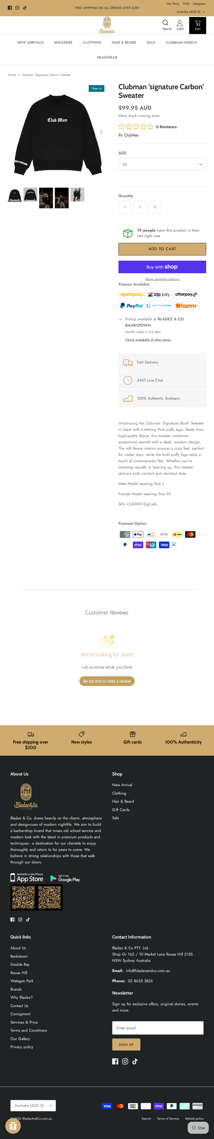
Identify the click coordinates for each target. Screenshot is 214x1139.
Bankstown (19, 956)
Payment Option (132, 523)
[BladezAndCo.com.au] (107, 25)
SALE (151, 42)
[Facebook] (10, 8)
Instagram (199, 3)
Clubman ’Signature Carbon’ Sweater (46, 74)
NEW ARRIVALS (30, 42)
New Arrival (122, 785)
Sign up (126, 1044)
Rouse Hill (18, 973)
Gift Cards (120, 810)
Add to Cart (162, 249)
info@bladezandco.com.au (148, 971)
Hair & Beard (123, 801)
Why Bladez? (21, 997)
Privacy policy (21, 1047)
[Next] (101, 132)
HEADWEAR (107, 57)
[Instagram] (17, 8)
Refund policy (194, 1118)
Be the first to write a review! (107, 681)
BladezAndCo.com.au (37, 1118)
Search (146, 1118)
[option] (57, 132)
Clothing (119, 793)
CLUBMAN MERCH (181, 42)
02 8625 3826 (140, 981)
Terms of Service (168, 1118)
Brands (16, 989)
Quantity (125, 196)
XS (125, 164)
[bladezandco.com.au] (26, 812)
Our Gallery (20, 1039)
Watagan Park (21, 981)
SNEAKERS (63, 42)
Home (12, 74)
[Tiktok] (25, 8)
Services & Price (24, 1022)
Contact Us (19, 1006)
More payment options (162, 279)
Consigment (20, 1014)
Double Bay (19, 964)
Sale (115, 818)
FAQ (186, 3)
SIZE (122, 153)
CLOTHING (92, 42)
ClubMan (131, 135)
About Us (18, 948)
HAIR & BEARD (124, 42)
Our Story (173, 3)
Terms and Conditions (28, 1030)
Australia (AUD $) (188, 11)
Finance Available (134, 284)
